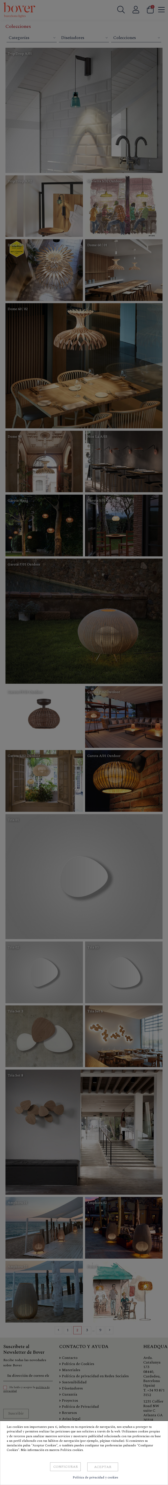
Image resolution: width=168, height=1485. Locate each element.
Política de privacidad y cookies (95, 1477)
